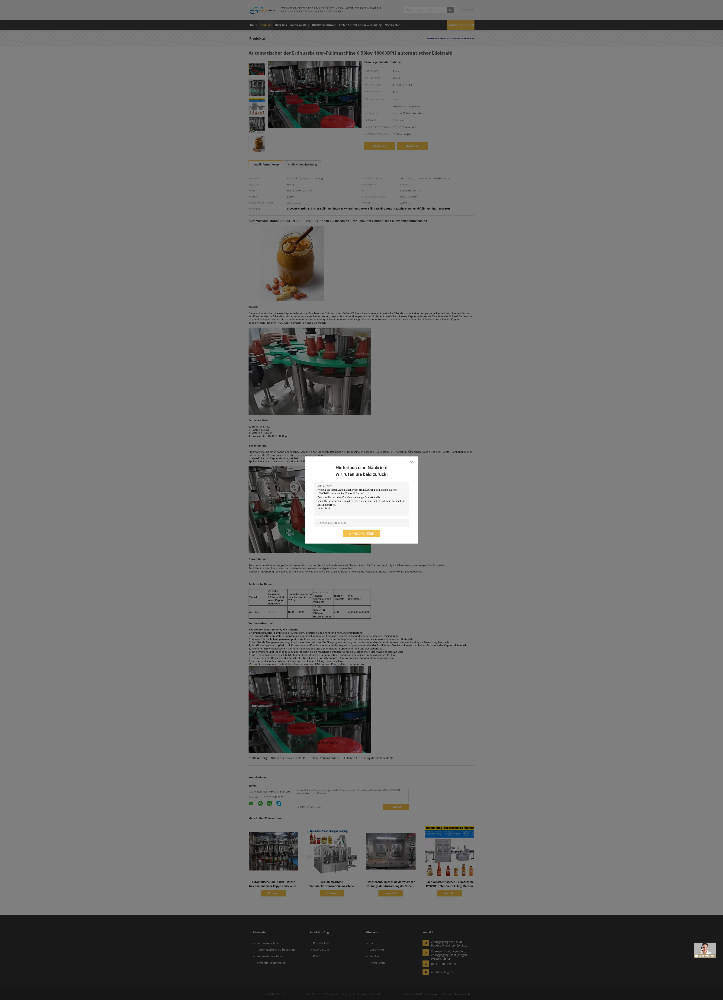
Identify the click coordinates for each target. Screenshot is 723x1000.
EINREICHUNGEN (361, 533)
